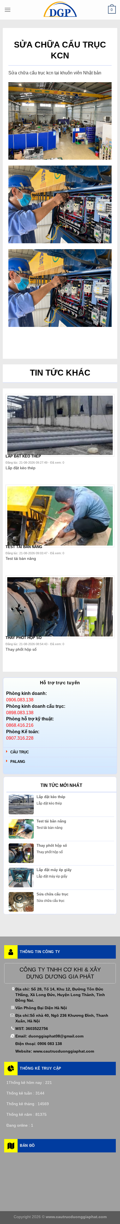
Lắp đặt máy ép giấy (54, 870)
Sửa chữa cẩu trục (52, 894)
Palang (17, 762)
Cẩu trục (19, 752)
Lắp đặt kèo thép (51, 797)
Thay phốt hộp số (52, 845)
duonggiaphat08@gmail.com (55, 1036)
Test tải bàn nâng (51, 821)
